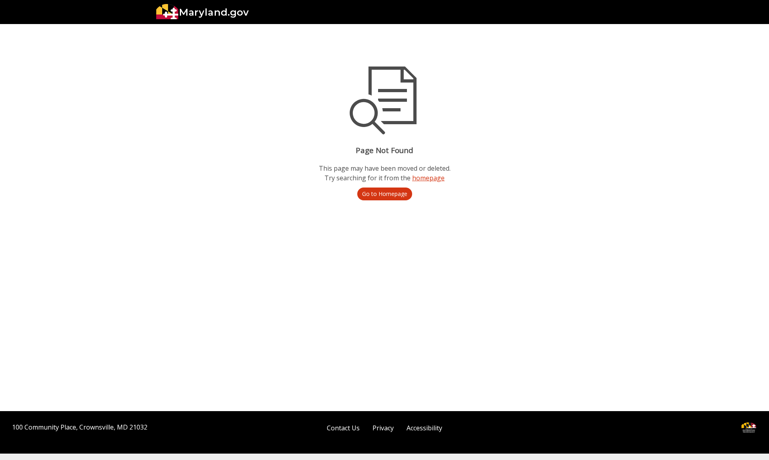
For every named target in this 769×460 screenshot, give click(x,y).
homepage (428, 178)
